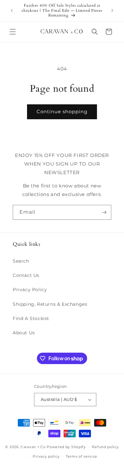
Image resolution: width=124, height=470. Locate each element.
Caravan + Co (33, 446)
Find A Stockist (31, 318)
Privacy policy (46, 456)
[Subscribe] (104, 212)
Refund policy (105, 447)
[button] (13, 32)
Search (21, 261)
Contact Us (26, 275)
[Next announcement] (112, 10)
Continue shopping (62, 111)
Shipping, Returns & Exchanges (50, 304)
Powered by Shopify (66, 446)
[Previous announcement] (12, 10)
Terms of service (81, 456)
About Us (24, 333)
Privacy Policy (30, 289)
